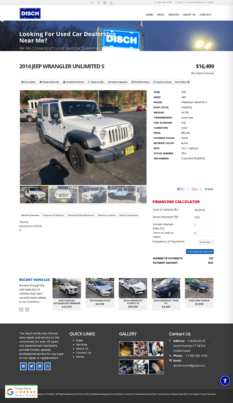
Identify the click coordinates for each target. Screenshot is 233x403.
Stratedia (119, 394)
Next (27, 309)
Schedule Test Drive (75, 82)
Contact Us (83, 353)
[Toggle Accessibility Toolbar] (225, 380)
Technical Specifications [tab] (81, 215)
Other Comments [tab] (128, 215)
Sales (79, 340)
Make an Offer (97, 82)
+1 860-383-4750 (196, 356)
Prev (21, 309)
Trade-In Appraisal (119, 82)
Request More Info (51, 82)
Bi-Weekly (205, 242)
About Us (189, 14)
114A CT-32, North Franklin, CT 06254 (195, 2)
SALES (160, 14)
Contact (206, 14)
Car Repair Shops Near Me (202, 394)
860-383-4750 (164, 2)
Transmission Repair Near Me (171, 394)
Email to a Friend (163, 82)
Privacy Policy (84, 394)
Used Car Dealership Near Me (140, 394)
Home (149, 14)
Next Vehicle (180, 82)
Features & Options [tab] (53, 215)
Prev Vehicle (29, 82)
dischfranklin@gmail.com (189, 365)
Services (173, 14)
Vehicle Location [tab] (107, 215)
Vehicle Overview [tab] (30, 215)
